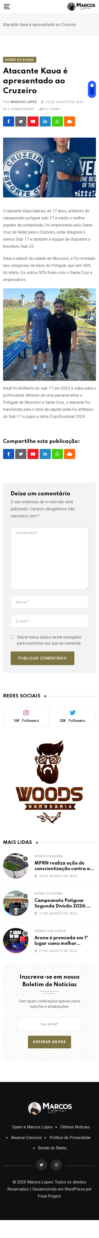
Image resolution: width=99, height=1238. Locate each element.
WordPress (74, 1189)
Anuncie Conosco (26, 1137)
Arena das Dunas (50, 931)
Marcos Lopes (24, 102)
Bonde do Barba (49, 856)
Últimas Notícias (75, 1127)
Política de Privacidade (70, 1137)
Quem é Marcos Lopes (32, 1127)
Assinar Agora (49, 1042)
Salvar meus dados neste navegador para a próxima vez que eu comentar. (49, 640)
